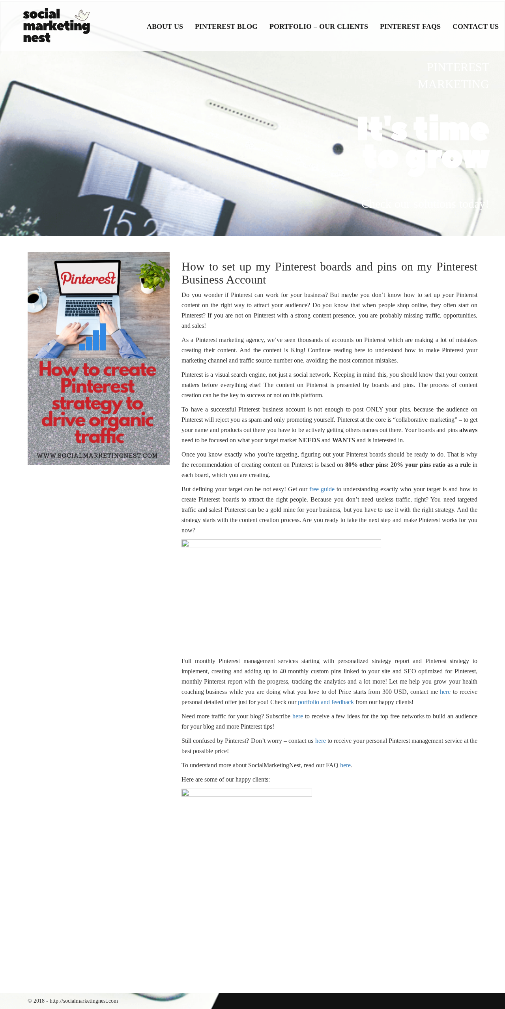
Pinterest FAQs (410, 26)
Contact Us (476, 26)
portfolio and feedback (326, 702)
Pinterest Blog (226, 26)
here (445, 691)
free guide (322, 489)
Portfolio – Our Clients (318, 26)
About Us (165, 26)
